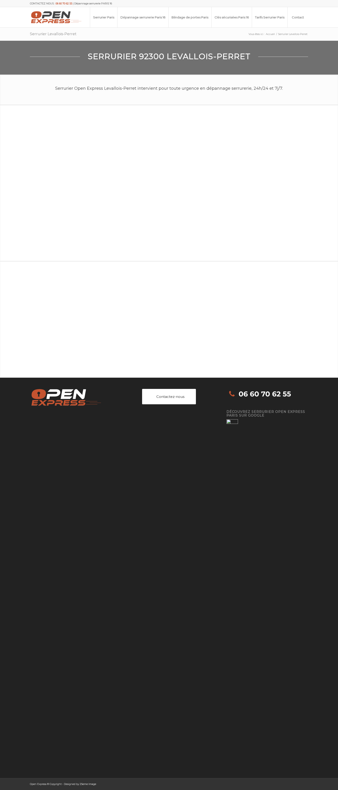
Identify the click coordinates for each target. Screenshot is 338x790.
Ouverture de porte (49, 199)
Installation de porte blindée (55, 205)
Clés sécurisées (45, 212)
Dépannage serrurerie (51, 193)
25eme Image (88, 784)
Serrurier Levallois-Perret (53, 34)
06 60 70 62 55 (172, 305)
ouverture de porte (108, 239)
